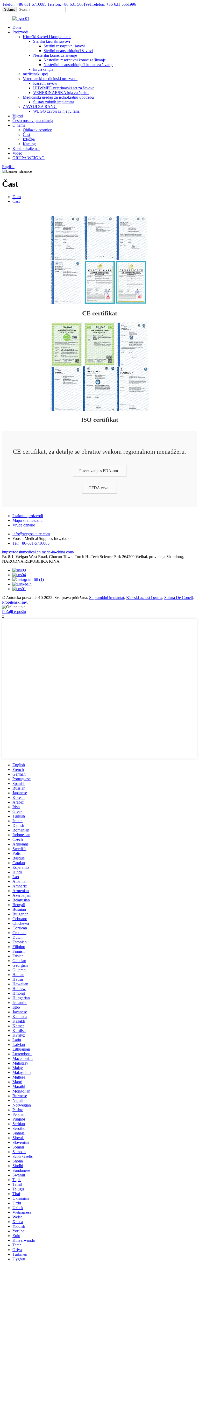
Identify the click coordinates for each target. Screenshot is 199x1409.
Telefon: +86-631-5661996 (114, 4)
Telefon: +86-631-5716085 (24, 4)
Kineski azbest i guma (144, 597)
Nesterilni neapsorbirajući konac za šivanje (78, 64)
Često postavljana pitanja (32, 120)
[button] (99, 470)
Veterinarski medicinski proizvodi (50, 78)
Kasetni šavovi (45, 83)
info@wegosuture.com (31, 534)
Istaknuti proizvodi (27, 516)
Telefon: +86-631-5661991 (69, 4)
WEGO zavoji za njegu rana (56, 111)
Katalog (29, 144)
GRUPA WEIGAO (28, 158)
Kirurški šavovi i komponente (47, 36)
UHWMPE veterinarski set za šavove (63, 88)
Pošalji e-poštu (14, 611)
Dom (16, 27)
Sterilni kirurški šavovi (51, 41)
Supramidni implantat (106, 597)
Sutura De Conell (178, 597)
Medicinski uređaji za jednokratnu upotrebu (58, 97)
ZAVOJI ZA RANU (40, 106)
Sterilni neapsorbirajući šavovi (68, 50)
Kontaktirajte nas (26, 148)
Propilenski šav (14, 602)
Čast (26, 134)
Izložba (29, 139)
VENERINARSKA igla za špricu (61, 92)
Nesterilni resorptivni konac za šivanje (75, 60)
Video (17, 153)
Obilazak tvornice (37, 130)
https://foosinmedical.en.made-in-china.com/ (38, 552)
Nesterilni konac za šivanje (55, 55)
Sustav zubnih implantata (53, 102)
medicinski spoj (35, 74)
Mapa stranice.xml (27, 520)
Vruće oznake (23, 525)
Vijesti (17, 116)
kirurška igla (43, 69)
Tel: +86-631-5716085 (30, 543)
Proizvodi (20, 32)
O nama (18, 125)
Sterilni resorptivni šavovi (64, 46)
